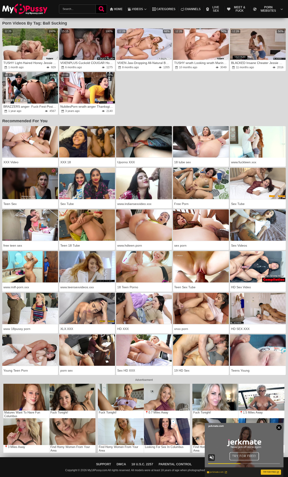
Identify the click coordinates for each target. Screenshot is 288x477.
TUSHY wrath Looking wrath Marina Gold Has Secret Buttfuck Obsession (201, 63)
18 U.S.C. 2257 (142, 464)
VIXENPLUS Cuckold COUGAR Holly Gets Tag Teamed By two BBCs (87, 63)
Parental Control (175, 464)
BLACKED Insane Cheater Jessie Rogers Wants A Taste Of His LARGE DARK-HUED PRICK (258, 63)
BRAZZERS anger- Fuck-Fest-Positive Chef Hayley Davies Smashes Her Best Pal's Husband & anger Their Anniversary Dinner (30, 106)
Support (103, 464)
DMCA (121, 464)
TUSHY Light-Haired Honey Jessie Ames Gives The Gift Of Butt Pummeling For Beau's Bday (30, 63)
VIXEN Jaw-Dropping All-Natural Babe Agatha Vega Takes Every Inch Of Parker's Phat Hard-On (144, 63)
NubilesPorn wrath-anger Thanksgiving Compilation (87, 106)
